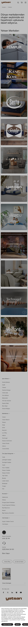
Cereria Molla (5, 448)
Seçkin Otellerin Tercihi (8, 521)
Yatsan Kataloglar (6, 583)
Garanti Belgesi (6, 408)
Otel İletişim (5, 524)
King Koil (4, 430)
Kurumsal (4, 493)
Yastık (3, 465)
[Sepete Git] (22, 2)
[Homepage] (6, 2)
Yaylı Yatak (5, 475)
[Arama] (18, 2)
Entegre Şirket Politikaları (8, 502)
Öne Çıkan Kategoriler (7, 453)
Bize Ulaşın (5, 406)
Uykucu (4, 446)
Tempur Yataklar (6, 470)
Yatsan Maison (5, 419)
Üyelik (3, 384)
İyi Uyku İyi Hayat (19, 561)
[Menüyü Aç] (25, 2)
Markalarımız (5, 413)
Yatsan (4, 417)
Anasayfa (4, 7)
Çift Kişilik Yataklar (6, 459)
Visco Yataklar (5, 467)
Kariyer (4, 510)
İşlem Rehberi (5, 378)
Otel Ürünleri (5, 518)
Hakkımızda (5, 497)
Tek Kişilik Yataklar (6, 462)
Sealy (3, 425)
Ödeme (4, 387)
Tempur (4, 422)
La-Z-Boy (4, 432)
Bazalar (4, 478)
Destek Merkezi (6, 382)
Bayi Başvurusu (6, 507)
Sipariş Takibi (5, 403)
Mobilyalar (4, 483)
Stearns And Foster (7, 440)
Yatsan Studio (5, 443)
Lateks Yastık (5, 480)
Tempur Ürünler (6, 473)
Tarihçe (4, 499)
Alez (3, 488)
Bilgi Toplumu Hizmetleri (8, 513)
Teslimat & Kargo (6, 390)
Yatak (3, 457)
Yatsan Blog (7, 561)
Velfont (4, 435)
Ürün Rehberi (5, 395)
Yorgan (4, 486)
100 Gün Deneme (6, 400)
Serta (3, 427)
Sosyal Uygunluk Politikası (8, 505)
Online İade (5, 392)
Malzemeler (5, 398)
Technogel (4, 438)
